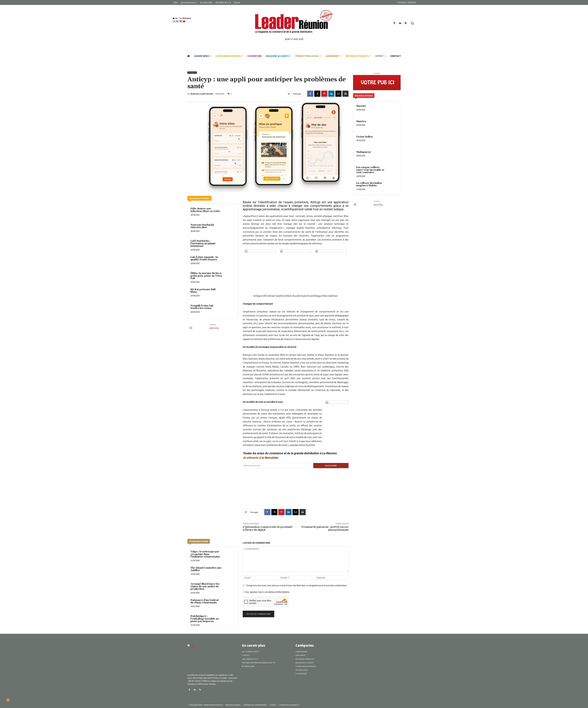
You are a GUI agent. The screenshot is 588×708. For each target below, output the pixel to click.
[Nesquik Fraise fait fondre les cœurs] (229, 310)
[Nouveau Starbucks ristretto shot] (229, 229)
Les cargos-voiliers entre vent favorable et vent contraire (370, 170)
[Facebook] (394, 23)
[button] (412, 23)
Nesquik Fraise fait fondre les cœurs (201, 307)
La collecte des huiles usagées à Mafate (369, 184)
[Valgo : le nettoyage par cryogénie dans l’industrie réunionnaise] (229, 556)
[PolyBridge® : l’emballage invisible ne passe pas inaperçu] (229, 620)
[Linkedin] (400, 23)
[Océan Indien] (392, 140)
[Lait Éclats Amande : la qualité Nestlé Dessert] (229, 261)
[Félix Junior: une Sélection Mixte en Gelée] (229, 213)
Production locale (198, 541)
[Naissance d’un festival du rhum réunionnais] (229, 604)
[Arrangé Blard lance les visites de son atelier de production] (229, 588)
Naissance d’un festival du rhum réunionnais (204, 601)
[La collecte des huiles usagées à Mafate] (392, 186)
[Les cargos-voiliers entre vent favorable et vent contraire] (392, 171)
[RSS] (406, 23)
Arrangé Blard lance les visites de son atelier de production (204, 586)
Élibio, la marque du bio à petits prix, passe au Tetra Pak (206, 276)
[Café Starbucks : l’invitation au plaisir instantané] (229, 245)
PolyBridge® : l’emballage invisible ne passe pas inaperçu (204, 619)
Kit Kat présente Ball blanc (202, 291)
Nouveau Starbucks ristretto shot (202, 226)
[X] (317, 94)
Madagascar (363, 152)
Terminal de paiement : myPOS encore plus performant (325, 528)
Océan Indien (364, 136)
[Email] (338, 94)
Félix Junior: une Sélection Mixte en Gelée (205, 210)
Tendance (192, 73)
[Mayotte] (392, 109)
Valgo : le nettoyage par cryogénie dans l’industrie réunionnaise (205, 554)
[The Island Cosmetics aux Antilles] (229, 572)
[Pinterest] (324, 94)
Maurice (361, 121)
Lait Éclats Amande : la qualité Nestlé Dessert (204, 258)
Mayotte (361, 106)
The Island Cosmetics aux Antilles (205, 569)
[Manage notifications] (8, 700)
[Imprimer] (345, 94)
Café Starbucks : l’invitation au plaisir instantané (203, 243)
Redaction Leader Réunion (201, 93)
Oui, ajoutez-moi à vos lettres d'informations (267, 592)
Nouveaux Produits (199, 198)
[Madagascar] (392, 155)
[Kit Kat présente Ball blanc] (229, 293)
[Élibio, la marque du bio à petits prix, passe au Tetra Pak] (229, 277)
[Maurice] (392, 125)
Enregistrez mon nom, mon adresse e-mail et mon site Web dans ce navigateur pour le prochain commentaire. (297, 585)
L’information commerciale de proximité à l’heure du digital (267, 528)
